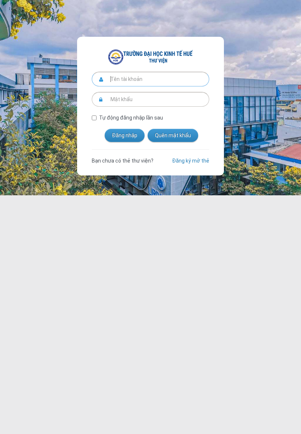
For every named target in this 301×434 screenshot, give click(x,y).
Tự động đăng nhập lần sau (131, 118)
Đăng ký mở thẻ (190, 161)
